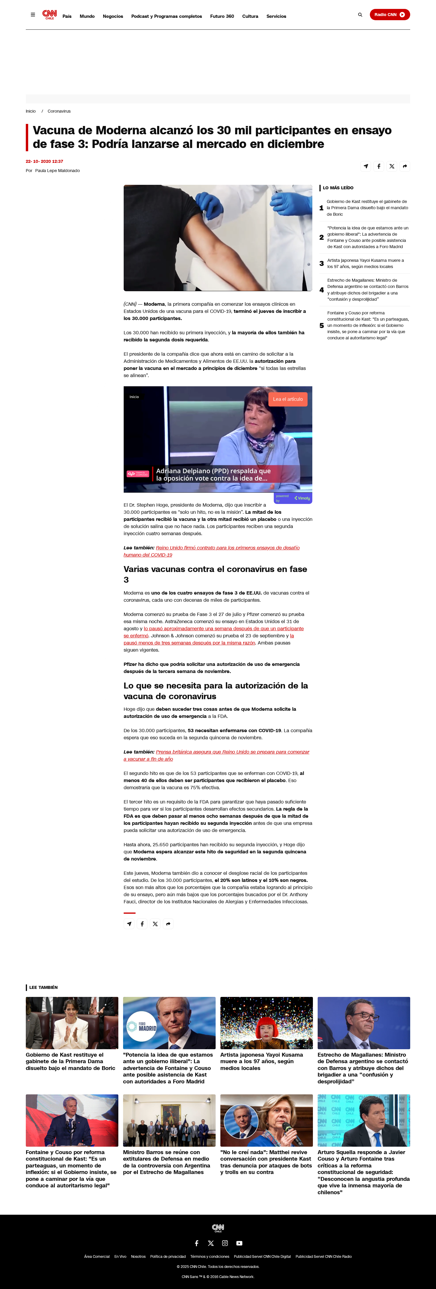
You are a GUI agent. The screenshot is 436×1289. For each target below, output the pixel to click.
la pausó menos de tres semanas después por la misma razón (209, 639)
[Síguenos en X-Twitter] (211, 1243)
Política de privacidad (168, 1256)
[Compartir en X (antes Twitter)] (391, 166)
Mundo (87, 16)
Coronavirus (59, 111)
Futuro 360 (222, 16)
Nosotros (138, 1256)
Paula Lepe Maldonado (57, 171)
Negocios (113, 16)
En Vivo (120, 1256)
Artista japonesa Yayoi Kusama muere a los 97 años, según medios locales (365, 263)
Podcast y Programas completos (166, 16)
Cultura (250, 16)
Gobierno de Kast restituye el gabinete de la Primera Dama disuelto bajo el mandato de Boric (367, 207)
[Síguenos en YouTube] (239, 1243)
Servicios (276, 16)
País (67, 16)
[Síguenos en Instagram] (225, 1243)
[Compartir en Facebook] (378, 166)
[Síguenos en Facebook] (196, 1243)
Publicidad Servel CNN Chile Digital (262, 1256)
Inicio (31, 111)
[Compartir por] (405, 166)
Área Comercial (97, 1256)
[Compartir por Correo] (365, 166)
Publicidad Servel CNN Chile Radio (324, 1256)
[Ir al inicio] (49, 15)
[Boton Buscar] (360, 14)
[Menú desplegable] (33, 14)
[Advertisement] (70, 525)
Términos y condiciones (209, 1256)
